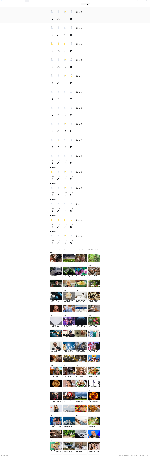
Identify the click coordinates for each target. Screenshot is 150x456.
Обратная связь (139, 455)
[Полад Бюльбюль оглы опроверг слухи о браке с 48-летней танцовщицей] (56, 348)
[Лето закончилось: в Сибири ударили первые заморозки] (69, 360)
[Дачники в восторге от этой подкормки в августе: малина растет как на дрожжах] (94, 323)
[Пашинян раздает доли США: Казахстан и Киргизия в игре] (69, 410)
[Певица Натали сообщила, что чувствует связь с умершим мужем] (94, 348)
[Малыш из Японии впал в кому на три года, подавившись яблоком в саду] (56, 448)
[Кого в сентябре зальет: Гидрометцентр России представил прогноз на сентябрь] (69, 260)
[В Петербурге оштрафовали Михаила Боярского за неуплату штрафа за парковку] (56, 285)
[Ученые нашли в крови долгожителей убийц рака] (56, 298)
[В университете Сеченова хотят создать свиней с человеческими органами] (94, 273)
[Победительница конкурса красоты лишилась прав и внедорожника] (56, 310)
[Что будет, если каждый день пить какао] (69, 398)
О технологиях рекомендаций (133, 455)
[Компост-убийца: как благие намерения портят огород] (56, 435)
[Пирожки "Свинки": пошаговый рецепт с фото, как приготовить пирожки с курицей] (94, 410)
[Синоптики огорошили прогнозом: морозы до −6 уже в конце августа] (69, 335)
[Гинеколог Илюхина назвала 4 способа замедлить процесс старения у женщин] (81, 360)
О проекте (120, 455)
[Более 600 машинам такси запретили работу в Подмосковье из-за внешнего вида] (56, 335)
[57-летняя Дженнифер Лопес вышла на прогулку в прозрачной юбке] (69, 385)
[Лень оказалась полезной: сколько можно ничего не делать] (94, 310)
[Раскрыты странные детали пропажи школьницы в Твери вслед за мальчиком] (81, 348)
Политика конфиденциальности (125, 455)
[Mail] (1, 1)
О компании (3, 455)
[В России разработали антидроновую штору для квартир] (56, 323)
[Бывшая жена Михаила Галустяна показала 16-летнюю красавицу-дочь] (56, 398)
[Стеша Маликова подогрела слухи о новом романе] (56, 410)
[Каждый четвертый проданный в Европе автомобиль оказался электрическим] (81, 435)
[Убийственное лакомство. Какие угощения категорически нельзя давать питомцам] (56, 260)
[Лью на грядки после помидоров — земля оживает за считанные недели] (94, 423)
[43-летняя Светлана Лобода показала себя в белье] (56, 373)
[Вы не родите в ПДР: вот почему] (81, 423)
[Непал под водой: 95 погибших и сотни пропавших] (94, 385)
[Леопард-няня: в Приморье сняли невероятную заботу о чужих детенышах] (94, 260)
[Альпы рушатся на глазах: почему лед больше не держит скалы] (69, 423)
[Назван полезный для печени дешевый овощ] (81, 410)
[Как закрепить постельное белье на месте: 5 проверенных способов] (81, 298)
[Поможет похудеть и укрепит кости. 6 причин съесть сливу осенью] (81, 273)
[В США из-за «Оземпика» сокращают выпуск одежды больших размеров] (94, 335)
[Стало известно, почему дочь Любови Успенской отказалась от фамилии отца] (81, 373)
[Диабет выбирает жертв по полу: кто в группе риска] (81, 335)
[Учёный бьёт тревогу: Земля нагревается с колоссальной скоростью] (81, 323)
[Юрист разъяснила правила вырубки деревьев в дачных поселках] (56, 360)
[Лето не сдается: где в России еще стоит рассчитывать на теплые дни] (81, 398)
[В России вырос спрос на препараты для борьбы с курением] (69, 310)
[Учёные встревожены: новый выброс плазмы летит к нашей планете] (94, 398)
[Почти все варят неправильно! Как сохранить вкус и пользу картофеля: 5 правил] (81, 285)
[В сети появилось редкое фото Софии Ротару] (69, 323)
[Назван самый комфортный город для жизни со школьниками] (69, 435)
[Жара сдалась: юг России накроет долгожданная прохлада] (69, 373)
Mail (1, 455)
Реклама (7, 455)
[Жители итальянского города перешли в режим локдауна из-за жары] (69, 348)
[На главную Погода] (3, 1)
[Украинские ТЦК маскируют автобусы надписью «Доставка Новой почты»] (56, 273)
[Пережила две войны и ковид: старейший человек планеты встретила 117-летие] (69, 285)
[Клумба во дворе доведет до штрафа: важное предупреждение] (94, 285)
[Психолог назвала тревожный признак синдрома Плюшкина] (94, 298)
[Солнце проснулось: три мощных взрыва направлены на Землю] (56, 385)
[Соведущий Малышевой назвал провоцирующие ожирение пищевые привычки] (69, 298)
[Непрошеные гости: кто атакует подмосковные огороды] (81, 260)
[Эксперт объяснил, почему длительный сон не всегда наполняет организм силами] (81, 448)
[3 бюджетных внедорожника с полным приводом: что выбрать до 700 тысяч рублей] (69, 448)
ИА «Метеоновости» (147, 455)
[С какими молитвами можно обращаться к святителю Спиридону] (94, 360)
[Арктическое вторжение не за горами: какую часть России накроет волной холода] (81, 310)
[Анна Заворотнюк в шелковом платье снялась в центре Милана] (94, 448)
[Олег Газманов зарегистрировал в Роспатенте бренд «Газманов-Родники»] (94, 435)
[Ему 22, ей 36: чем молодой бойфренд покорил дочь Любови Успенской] (56, 423)
